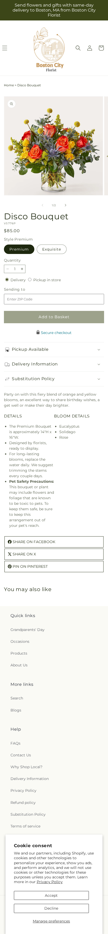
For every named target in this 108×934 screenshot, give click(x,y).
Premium (19, 249)
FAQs (15, 743)
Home (9, 85)
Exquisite (51, 249)
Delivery (18, 280)
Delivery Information (29, 778)
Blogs (15, 710)
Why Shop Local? (26, 767)
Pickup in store (47, 280)
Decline (51, 908)
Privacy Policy (50, 881)
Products (18, 653)
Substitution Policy (28, 814)
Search (16, 698)
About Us (19, 665)
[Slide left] (42, 205)
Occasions (19, 641)
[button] (78, 48)
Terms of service (25, 826)
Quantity (12, 260)
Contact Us (20, 755)
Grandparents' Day (27, 629)
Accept (51, 895)
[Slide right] (65, 205)
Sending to (22, 289)
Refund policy (23, 802)
